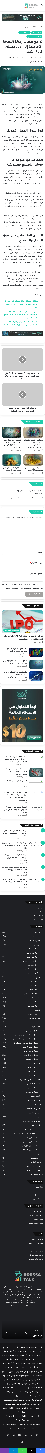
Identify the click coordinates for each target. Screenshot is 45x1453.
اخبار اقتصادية (24, 32)
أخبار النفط (34, 990)
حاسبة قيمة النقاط (36, 1255)
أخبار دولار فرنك (32, 973)
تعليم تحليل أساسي (30, 1142)
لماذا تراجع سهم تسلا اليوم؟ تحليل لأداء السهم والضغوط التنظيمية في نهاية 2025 (15, 759)
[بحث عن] (42, 6)
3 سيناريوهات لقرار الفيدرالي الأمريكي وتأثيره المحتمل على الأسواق (15, 810)
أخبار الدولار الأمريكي (34, 37)
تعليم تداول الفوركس (30, 1146)
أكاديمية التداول (34, 1125)
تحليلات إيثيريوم (32, 1092)
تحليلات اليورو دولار (31, 1051)
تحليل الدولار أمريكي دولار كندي (26, 1035)
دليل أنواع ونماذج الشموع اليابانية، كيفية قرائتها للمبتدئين (17, 651)
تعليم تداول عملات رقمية (28, 1130)
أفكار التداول (39, 1187)
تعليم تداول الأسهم (30, 1150)
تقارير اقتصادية (34, 1018)
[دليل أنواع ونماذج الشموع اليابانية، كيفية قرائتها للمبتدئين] (36, 652)
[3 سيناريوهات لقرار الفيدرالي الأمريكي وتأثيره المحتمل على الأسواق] (36, 811)
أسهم (37, 1010)
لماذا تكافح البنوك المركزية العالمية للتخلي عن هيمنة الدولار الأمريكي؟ (16, 771)
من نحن (32, 1424)
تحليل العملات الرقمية (32, 1084)
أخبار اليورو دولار (32, 957)
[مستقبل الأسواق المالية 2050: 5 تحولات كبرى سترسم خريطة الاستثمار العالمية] (33, 432)
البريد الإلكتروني (36, 563)
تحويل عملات (38, 1247)
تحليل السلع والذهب (32, 1063)
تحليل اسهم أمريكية (32, 1100)
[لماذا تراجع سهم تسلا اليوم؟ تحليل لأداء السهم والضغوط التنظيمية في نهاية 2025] (36, 760)
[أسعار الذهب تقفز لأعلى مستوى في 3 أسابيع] (12, 460)
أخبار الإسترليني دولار (30, 965)
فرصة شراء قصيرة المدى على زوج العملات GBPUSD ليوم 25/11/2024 (15, 857)
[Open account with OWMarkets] (22, 17)
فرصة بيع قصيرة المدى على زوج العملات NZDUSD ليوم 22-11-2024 (14, 870)
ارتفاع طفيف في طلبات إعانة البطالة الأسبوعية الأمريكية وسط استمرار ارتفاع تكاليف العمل (21, 315)
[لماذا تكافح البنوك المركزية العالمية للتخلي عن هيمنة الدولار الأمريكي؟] (36, 772)
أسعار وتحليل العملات (35, 1243)
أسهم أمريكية (33, 1014)
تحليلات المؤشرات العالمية (30, 1080)
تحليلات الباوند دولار (30, 1055)
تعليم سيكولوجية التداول (31, 1121)
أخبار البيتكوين (33, 1002)
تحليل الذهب (33, 1068)
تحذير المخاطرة (23, 1424)
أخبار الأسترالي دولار (31, 949)
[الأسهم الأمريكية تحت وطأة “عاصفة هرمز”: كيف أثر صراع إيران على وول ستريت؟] (12, 432)
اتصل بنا (11, 1428)
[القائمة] (3, 6)
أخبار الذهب (34, 982)
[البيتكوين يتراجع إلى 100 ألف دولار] (36, 784)
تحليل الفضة (33, 1072)
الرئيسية (38, 27)
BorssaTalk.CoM (22, 1421)
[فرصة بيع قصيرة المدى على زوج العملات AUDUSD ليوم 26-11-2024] (36, 846)
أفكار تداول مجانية (33, 1109)
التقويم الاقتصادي (37, 1240)
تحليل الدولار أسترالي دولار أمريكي (25, 1039)
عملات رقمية (38, 920)
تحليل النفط (33, 1076)
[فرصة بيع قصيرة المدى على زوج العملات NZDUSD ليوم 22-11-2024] (36, 871)
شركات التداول (36, 1162)
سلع (41, 912)
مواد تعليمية (35, 1154)
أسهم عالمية (38, 916)
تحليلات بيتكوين (32, 1088)
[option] (22, 1325)
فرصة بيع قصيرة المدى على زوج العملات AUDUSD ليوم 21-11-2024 (14, 882)
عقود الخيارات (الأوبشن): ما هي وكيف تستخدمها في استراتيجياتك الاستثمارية (15, 674)
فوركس (40, 908)
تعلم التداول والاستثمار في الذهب (25, 1134)
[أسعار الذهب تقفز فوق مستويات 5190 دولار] (33, 460)
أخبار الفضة (34, 986)
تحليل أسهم (35, 1096)
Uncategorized (36, 1175)
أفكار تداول (38, 1105)
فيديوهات (34, 1158)
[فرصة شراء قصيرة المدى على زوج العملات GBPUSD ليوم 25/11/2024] (36, 858)
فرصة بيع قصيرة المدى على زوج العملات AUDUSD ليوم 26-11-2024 (14, 845)
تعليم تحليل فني (31, 1138)
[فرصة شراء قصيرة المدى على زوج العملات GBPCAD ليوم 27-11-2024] (36, 834)
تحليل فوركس (35, 1027)
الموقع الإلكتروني (36, 574)
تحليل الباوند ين (32, 1031)
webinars (38, 932)
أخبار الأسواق (29, 27)
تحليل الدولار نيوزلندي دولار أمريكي (25, 1043)
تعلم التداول (37, 1117)
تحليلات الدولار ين (31, 1059)
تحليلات (39, 1023)
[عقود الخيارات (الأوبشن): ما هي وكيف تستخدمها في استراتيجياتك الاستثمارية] (36, 676)
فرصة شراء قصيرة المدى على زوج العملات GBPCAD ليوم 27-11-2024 (14, 833)
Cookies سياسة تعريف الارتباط (26, 1428)
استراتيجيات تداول (35, 1113)
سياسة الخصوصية (9, 1424)
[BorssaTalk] (31, 5)
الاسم (40, 552)
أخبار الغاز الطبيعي (31, 994)
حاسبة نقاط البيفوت (36, 1259)
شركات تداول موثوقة (32, 1166)
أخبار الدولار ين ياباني (30, 961)
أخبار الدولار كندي (32, 953)
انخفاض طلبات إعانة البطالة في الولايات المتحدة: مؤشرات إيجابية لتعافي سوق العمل (22, 304)
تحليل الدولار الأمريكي (30, 1047)
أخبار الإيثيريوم (33, 1006)
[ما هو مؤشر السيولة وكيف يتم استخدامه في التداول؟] (36, 664)
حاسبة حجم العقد (37, 1251)
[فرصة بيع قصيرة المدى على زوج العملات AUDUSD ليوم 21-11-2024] (36, 883)
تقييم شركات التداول (32, 1171)
